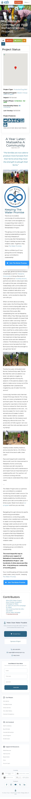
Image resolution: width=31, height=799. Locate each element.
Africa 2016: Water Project (14, 600)
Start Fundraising (7, 725)
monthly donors (21, 278)
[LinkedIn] (24, 784)
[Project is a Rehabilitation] (5, 120)
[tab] (3, 40)
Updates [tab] (18, 40)
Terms (26, 792)
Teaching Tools (6, 753)
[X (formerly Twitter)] (20, 784)
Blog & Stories (6, 757)
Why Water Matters (7, 711)
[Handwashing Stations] (18, 120)
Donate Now (16, 634)
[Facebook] (6, 784)
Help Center (16, 655)
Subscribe (16, 687)
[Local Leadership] (10, 120)
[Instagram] (11, 784)
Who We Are (6, 701)
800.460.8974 (16, 649)
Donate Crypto (6, 738)
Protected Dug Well (20, 89)
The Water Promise (15, 246)
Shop (4, 760)
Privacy (22, 792)
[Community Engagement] (14, 120)
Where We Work (7, 707)
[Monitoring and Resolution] (5, 125)
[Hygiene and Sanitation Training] (22, 120)
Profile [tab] (10, 40)
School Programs (7, 735)
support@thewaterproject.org (16, 652)
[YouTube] (15, 784)
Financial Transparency (8, 714)
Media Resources (7, 750)
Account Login (6, 763)
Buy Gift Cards (6, 729)
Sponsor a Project (15, 641)
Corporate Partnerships (8, 732)
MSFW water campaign (13, 612)
